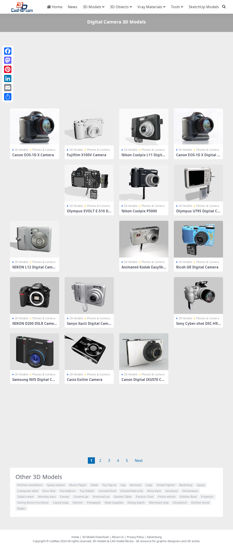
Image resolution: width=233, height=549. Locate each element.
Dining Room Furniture (32, 502)
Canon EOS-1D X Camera (33, 155)
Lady (149, 485)
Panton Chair (145, 496)
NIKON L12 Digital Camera (34, 269)
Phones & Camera (43, 150)
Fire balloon (68, 491)
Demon (78, 502)
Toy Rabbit (87, 491)
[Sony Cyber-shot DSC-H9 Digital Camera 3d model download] (198, 295)
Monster (136, 485)
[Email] (7, 87)
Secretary (171, 491)
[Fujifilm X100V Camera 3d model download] (89, 127)
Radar (21, 508)
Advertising (154, 537)
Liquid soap (60, 502)
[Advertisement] (116, 71)
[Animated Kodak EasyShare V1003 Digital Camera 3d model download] (143, 239)
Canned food (107, 491)
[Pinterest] (7, 69)
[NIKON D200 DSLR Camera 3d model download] (34, 295)
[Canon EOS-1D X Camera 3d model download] (34, 127)
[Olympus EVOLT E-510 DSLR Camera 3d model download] (89, 183)
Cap (123, 485)
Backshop (185, 485)
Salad (94, 485)
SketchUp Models (204, 6)
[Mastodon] (7, 60)
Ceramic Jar (81, 496)
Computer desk (27, 491)
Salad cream (25, 496)
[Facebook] (7, 51)
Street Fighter (166, 485)
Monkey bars (47, 496)
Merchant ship (159, 502)
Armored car (101, 496)
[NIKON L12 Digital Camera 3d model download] (34, 239)
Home (56, 6)
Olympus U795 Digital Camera (197, 213)
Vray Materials (149, 6)
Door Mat (49, 491)
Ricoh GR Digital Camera (197, 267)
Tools (175, 6)
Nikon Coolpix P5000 (139, 211)
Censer (64, 496)
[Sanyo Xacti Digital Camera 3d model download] (89, 295)
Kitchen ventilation (30, 485)
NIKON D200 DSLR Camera (34, 325)
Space (201, 485)
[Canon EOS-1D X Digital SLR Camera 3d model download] (198, 127)
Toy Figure (109, 485)
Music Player (77, 485)
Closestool (180, 502)
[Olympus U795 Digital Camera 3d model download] (198, 183)
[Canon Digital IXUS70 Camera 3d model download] (143, 351)
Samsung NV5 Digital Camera (33, 381)
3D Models (92, 6)
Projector (207, 496)
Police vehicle (166, 496)
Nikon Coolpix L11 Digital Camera (143, 157)
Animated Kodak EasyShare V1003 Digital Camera (143, 269)
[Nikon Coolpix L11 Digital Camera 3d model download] (143, 127)
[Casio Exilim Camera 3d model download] (89, 351)
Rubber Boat (188, 496)
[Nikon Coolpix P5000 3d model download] (143, 183)
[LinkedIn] (7, 78)
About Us (118, 537)
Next (139, 460)
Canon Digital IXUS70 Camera (142, 381)
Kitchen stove (200, 502)
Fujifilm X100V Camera (86, 155)
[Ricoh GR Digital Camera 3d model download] (198, 239)
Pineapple (93, 502)
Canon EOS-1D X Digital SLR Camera (197, 157)
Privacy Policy (135, 537)
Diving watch (136, 502)
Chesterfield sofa (131, 491)
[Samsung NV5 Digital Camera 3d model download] (34, 351)
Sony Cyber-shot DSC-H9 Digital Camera (197, 325)
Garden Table (123, 496)
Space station (56, 485)
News (72, 6)
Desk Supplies (114, 502)
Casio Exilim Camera (84, 379)
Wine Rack (154, 491)
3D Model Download (95, 537)
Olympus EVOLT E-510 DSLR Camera (88, 213)
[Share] (7, 96)
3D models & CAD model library (113, 541)
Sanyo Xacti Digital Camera (88, 325)
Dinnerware (190, 491)
